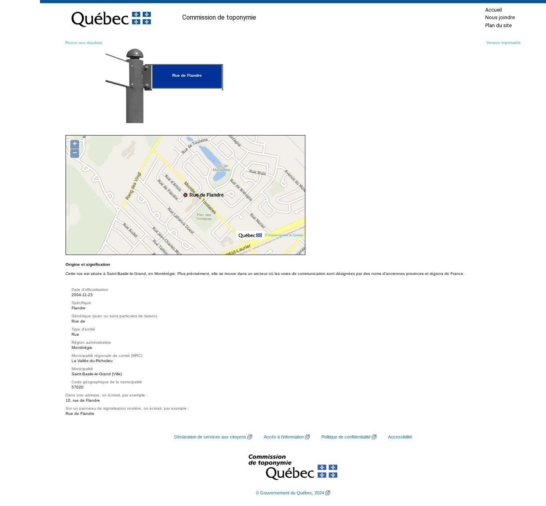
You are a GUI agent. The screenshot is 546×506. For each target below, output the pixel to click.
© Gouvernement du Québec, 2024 (290, 492)
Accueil (493, 10)
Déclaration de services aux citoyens (210, 436)
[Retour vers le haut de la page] (526, 462)
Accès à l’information (284, 436)
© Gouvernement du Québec (284, 235)
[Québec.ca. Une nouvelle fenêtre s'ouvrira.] (111, 17)
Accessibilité (400, 436)
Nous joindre (500, 17)
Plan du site (498, 25)
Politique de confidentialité (346, 436)
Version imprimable (503, 42)
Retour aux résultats (83, 42)
